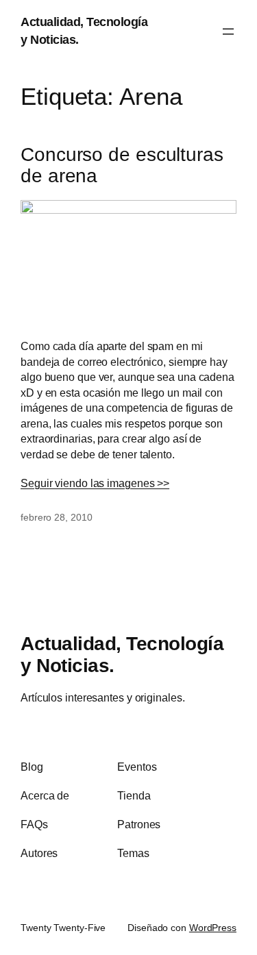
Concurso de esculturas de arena (122, 165)
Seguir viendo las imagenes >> (95, 483)
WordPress (212, 927)
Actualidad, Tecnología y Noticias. (122, 654)
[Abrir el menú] (228, 31)
